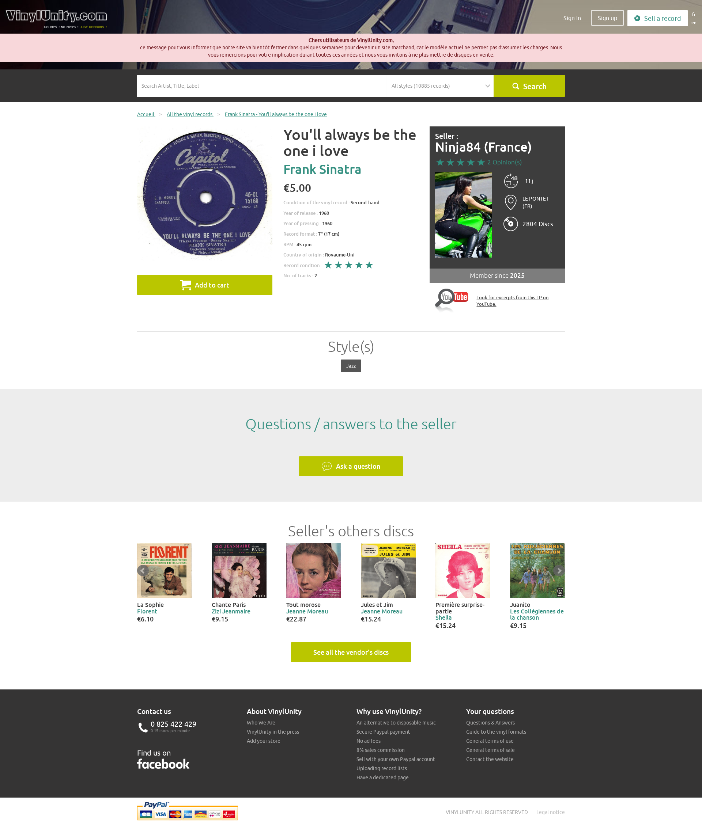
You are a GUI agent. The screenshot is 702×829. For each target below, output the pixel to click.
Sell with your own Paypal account (395, 759)
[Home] (58, 22)
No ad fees (368, 741)
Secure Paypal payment (383, 732)
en (694, 22)
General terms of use (490, 741)
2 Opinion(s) (504, 162)
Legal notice (550, 812)
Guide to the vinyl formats (496, 732)
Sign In (572, 18)
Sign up (607, 18)
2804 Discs (537, 224)
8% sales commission (380, 750)
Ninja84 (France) (483, 147)
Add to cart (212, 285)
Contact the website (490, 759)
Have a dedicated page (382, 777)
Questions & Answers (490, 723)
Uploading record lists (381, 768)
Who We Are (261, 723)
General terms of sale (490, 750)
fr (694, 14)
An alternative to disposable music (396, 723)
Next (559, 571)
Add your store (263, 741)
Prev (143, 571)
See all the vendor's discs (351, 652)
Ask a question (358, 466)
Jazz (351, 366)
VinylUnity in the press (273, 732)
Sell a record (662, 18)
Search (535, 86)
